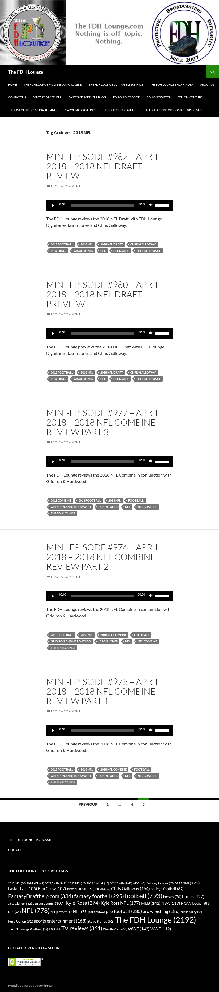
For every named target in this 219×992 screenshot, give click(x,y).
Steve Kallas (100, 921)
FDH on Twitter (158, 97)
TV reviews (81, 928)
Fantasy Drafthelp (47, 97)
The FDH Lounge (25, 72)
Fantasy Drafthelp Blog (87, 97)
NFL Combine (147, 507)
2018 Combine (61, 500)
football (58, 250)
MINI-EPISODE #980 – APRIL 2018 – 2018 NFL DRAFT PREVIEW (103, 294)
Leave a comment (65, 186)
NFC (14, 912)
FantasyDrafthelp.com (40, 896)
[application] (109, 205)
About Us (207, 84)
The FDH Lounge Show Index (171, 84)
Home (12, 84)
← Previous (85, 804)
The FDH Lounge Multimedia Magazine (53, 84)
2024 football (121, 883)
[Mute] (151, 205)
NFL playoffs (61, 912)
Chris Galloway (143, 244)
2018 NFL (87, 244)
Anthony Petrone (160, 883)
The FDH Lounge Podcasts (30, 840)
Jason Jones (83, 250)
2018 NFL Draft (111, 244)
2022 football (56, 883)
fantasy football (99, 896)
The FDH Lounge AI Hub (119, 110)
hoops (193, 896)
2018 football (62, 244)
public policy (191, 912)
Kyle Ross (82, 903)
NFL (103, 250)
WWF (160, 928)
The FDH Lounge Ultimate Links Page (116, 84)
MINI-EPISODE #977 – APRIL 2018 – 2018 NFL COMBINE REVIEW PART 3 (103, 422)
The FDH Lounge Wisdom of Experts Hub (173, 110)
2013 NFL (17, 883)
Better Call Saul (81, 889)
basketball (22, 888)
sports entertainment (60, 921)
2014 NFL (35, 883)
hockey (172, 897)
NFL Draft (121, 250)
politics (96, 912)
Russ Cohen (20, 921)
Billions (102, 889)
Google (15, 850)
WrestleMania (115, 929)
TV (55, 929)
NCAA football (195, 903)
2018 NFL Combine (113, 635)
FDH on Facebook (126, 97)
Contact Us (17, 97)
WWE (139, 928)
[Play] (53, 205)
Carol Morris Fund (80, 110)
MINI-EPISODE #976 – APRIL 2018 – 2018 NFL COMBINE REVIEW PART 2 (103, 557)
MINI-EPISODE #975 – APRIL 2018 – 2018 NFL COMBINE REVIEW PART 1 (103, 691)
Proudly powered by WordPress (30, 985)
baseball (187, 882)
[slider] (162, 205)
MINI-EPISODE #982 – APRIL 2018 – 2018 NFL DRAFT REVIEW (103, 166)
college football (167, 888)
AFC (139, 883)
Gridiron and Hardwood (71, 507)
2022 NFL (77, 883)
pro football (124, 911)
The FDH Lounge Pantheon (28, 929)
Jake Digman (20, 904)
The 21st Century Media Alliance (33, 110)
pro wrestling (161, 911)
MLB (151, 903)
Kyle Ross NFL (120, 903)
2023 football (98, 883)
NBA (170, 903)
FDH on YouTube (189, 97)
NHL (80, 912)
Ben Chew (52, 888)
